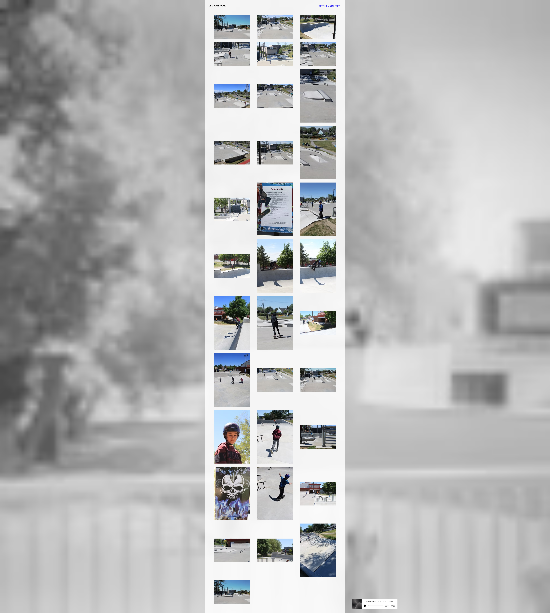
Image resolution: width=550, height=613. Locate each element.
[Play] (365, 605)
